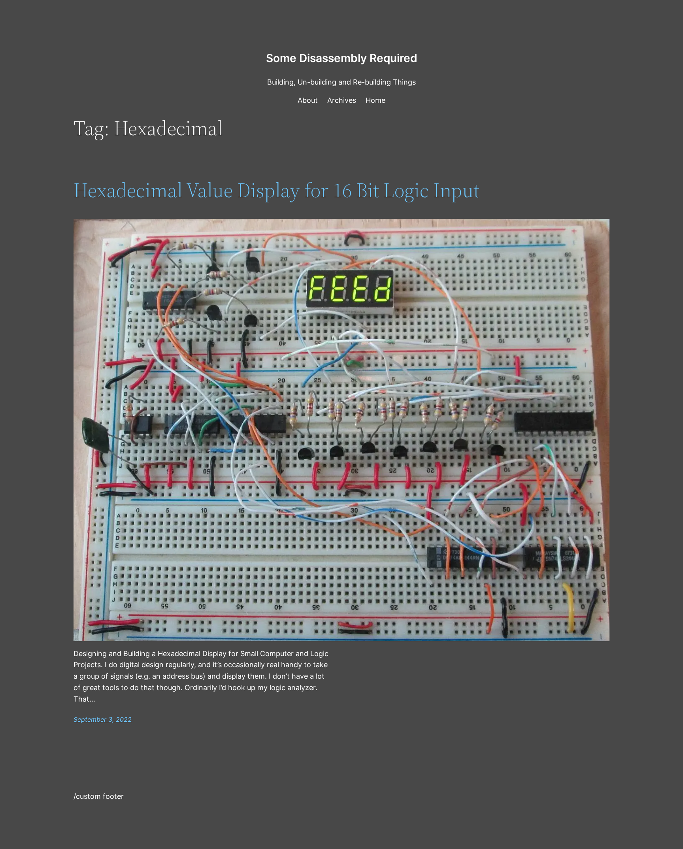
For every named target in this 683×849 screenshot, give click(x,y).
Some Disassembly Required (341, 58)
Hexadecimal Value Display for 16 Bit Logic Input (276, 190)
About (308, 100)
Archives (341, 100)
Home (375, 100)
